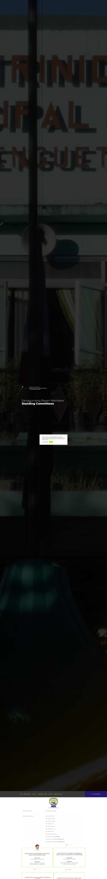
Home (21, 794)
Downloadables (40, 794)
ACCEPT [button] (51, 441)
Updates (45, 794)
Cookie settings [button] (45, 441)
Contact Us (50, 794)
